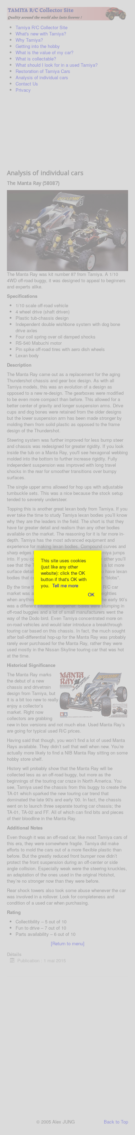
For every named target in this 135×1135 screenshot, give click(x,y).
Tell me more (65, 585)
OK (91, 594)
